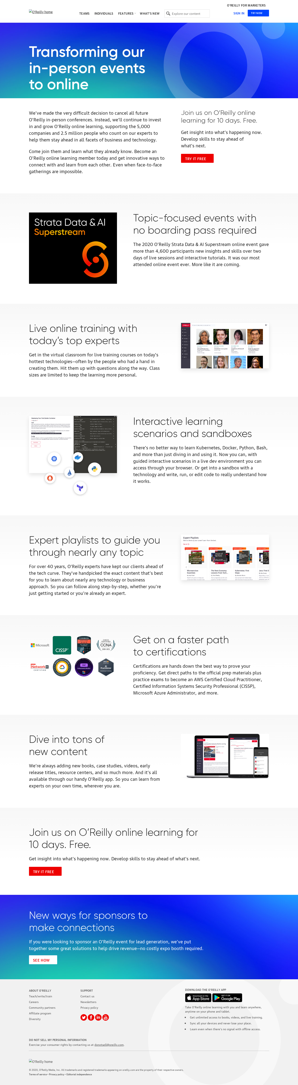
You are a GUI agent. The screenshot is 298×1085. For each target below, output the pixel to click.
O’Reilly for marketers (246, 5)
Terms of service (38, 1074)
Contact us (87, 996)
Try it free (195, 158)
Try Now (256, 13)
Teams (84, 13)
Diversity (35, 1019)
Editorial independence (79, 1074)
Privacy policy (89, 1007)
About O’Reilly (40, 990)
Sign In (239, 13)
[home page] (49, 11)
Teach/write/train (40, 996)
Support (86, 990)
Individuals (103, 13)
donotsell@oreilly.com (109, 1044)
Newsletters (88, 1002)
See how (41, 959)
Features (125, 13)
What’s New (150, 13)
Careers (34, 1002)
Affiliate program (40, 1013)
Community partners (42, 1007)
